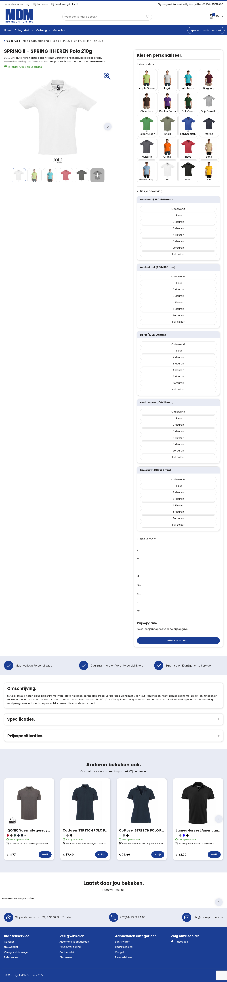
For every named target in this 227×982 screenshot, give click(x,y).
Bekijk (45, 854)
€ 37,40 (68, 854)
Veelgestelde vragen (16, 952)
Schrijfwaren (122, 941)
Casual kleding (40, 41)
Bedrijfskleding (123, 947)
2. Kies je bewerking (149, 191)
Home (24, 41)
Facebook (181, 941)
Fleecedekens (123, 957)
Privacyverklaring (70, 947)
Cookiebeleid (67, 952)
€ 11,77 (11, 854)
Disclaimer (65, 957)
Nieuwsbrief (11, 947)
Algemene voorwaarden (74, 941)
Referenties (11, 957)
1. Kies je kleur (145, 64)
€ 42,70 (180, 854)
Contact (9, 941)
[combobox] (104, 17)
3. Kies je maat (146, 539)
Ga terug (12, 41)
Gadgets (120, 952)
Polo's (55, 41)
